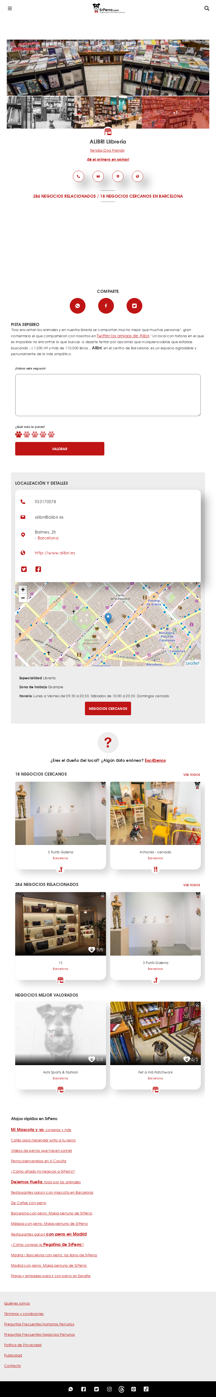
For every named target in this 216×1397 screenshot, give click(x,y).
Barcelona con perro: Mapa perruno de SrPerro (51, 1213)
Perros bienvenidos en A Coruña (38, 1160)
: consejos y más (41, 1129)
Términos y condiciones (24, 1313)
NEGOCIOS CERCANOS (108, 708)
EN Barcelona (168, 196)
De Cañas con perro (28, 1202)
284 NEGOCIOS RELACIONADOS (64, 196)
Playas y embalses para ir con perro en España (51, 1275)
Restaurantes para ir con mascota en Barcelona (52, 1192)
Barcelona (48, 538)
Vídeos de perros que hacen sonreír (41, 1150)
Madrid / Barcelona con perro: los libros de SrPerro (54, 1254)
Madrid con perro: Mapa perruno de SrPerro (49, 1265)
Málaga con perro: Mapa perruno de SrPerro (49, 1223)
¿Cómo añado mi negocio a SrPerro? (43, 1171)
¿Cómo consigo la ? (47, 1244)
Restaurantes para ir (49, 1234)
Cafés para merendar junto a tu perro (43, 1140)
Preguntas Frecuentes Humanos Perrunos (39, 1324)
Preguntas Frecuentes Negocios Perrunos (39, 1334)
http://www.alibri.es (55, 552)
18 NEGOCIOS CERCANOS (125, 196)
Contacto (12, 1365)
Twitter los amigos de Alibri (123, 335)
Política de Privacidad (23, 1344)
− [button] (23, 597)
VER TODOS (191, 774)
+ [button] (23, 589)
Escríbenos (155, 760)
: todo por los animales (46, 1181)
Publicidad (13, 1355)
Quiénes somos (17, 1303)
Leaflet (192, 663)
